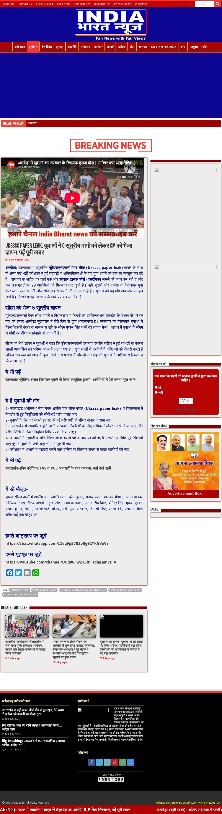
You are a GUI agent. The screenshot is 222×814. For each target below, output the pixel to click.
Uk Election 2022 (163, 47)
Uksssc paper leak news (125, 589)
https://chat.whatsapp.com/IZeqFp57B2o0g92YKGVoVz (56, 543)
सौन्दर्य (110, 47)
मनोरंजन (85, 47)
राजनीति (72, 47)
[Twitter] (174, 4)
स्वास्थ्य (143, 47)
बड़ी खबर (20, 47)
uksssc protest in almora (21, 594)
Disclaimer (141, 3)
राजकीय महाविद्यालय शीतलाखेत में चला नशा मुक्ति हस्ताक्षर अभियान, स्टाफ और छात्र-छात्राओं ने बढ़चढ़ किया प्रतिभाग (25, 647)
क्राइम (59, 47)
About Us (8, 3)
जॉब (204, 47)
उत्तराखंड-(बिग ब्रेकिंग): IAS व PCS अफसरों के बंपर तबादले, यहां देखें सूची (58, 468)
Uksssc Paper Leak (45, 589)
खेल (132, 47)
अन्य (182, 47)
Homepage (6, 46)
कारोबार (98, 47)
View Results (185, 409)
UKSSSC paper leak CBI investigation (83, 589)
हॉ (159, 388)
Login (193, 47)
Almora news (19, 589)
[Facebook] (170, 4)
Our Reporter (82, 3)
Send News (63, 3)
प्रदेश (32, 47)
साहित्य (122, 47)
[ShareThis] (187, 4)
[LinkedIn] (178, 4)
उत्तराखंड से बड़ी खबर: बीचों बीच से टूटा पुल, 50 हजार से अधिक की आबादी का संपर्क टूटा (33, 712)
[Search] (217, 4)
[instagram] (191, 4)
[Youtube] (183, 4)
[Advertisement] (111, 85)
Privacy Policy (122, 3)
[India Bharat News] (111, 24)
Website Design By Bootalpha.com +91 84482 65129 (187, 802)
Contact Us (25, 3)
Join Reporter (102, 3)
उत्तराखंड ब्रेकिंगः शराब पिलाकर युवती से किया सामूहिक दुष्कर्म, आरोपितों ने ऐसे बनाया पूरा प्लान (70, 379)
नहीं (160, 393)
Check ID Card (44, 3)
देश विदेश (47, 47)
